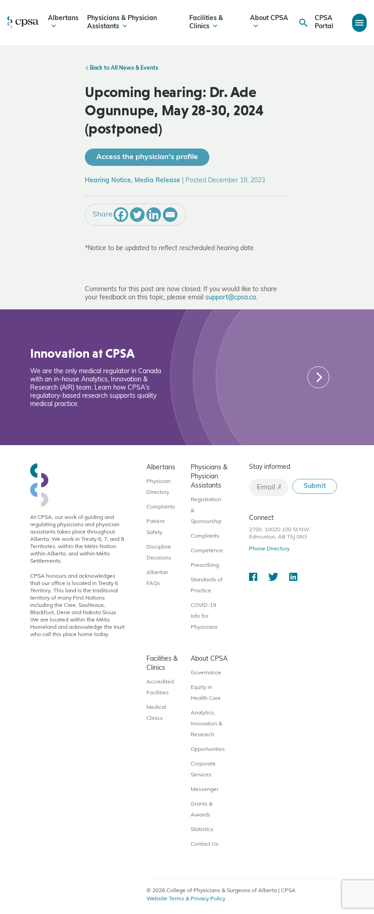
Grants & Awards (202, 809)
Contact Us (204, 844)
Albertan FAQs (157, 578)
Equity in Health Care (206, 693)
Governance (206, 673)
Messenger (204, 789)
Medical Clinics (156, 713)
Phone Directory (269, 549)
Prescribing (205, 565)
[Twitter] (137, 214)
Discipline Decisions (158, 552)
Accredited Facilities (160, 687)
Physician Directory (158, 487)
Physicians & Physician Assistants (122, 22)
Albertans (63, 18)
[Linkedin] (153, 214)
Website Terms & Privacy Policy (185, 899)
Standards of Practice (207, 585)
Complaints (160, 507)
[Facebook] (121, 214)
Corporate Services (203, 769)
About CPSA (269, 18)
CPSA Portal (324, 22)
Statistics (202, 829)
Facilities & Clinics (206, 22)
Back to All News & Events (123, 68)
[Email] (170, 214)
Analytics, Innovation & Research (206, 724)
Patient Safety (155, 527)
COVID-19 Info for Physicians (204, 616)
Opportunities (208, 749)
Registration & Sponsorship (206, 510)
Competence (207, 551)
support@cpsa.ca (230, 297)
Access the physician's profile (147, 157)
